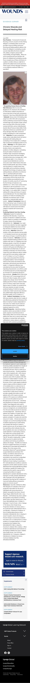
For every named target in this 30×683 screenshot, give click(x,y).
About (8, 640)
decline (15, 356)
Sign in (9, 645)
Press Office (10, 643)
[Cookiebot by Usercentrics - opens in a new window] (21, 325)
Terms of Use (20, 674)
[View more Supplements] (26, 579)
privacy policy (21, 340)
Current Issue (9, 571)
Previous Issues (10, 574)
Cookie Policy (6, 674)
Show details (21, 346)
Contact (9, 648)
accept (15, 351)
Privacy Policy (13, 674)
